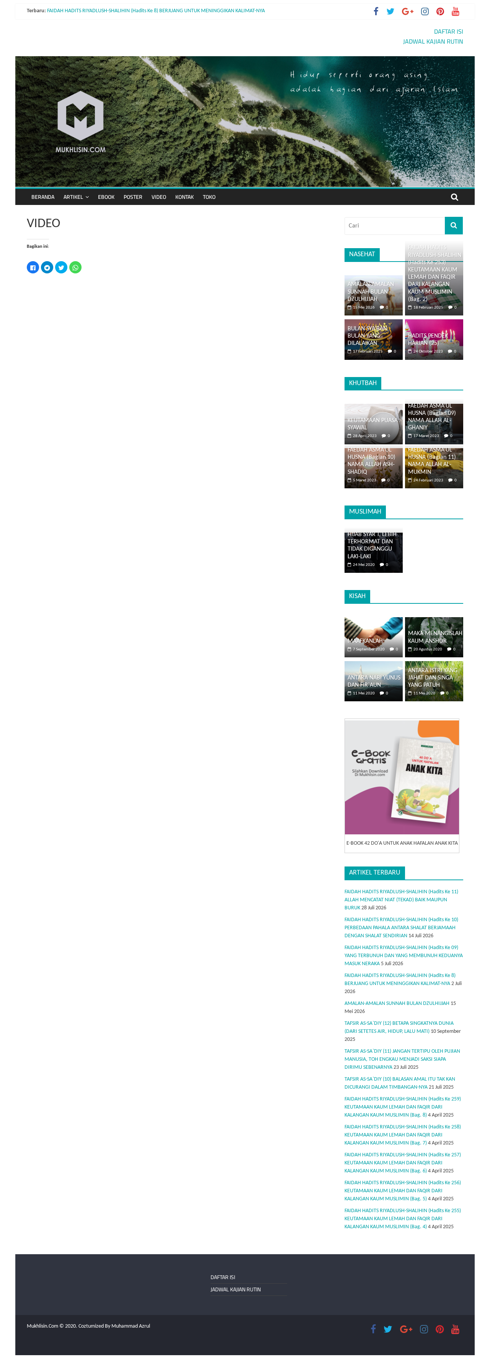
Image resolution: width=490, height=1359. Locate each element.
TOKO (209, 197)
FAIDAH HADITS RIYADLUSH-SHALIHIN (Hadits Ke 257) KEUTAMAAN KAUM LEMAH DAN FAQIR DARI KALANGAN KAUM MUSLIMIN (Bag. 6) (403, 1163)
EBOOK (106, 197)
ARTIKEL (73, 197)
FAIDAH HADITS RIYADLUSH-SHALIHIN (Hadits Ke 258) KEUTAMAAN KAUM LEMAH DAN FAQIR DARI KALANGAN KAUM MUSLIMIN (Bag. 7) (403, 1135)
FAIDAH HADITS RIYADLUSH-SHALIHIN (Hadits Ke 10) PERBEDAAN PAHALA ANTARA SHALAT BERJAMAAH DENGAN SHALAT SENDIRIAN (401, 928)
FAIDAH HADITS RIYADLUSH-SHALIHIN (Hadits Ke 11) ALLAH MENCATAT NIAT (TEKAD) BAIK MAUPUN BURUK (401, 900)
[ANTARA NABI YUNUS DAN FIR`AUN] (374, 665)
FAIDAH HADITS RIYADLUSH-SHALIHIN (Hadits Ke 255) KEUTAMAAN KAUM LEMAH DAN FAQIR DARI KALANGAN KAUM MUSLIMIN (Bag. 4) (403, 1219)
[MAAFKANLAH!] (374, 621)
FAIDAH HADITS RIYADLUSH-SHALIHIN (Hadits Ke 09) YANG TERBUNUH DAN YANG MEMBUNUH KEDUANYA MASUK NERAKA (404, 956)
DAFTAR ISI (448, 31)
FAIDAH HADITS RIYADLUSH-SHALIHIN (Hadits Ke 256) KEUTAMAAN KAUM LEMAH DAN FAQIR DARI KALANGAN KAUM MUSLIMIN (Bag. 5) (403, 1191)
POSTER (133, 197)
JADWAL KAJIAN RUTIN (433, 41)
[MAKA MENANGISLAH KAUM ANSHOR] (434, 621)
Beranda (42, 197)
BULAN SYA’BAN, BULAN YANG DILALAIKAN (368, 336)
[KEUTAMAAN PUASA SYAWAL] (374, 408)
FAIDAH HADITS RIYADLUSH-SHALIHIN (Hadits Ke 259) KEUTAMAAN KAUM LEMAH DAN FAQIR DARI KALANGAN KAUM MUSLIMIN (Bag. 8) (403, 1107)
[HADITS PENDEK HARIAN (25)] (434, 323)
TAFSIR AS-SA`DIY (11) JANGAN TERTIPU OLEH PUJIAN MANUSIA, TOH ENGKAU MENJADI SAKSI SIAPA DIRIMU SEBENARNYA (402, 1059)
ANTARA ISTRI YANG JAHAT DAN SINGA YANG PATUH (432, 678)
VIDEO (159, 197)
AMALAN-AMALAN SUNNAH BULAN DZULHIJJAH (371, 291)
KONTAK (184, 197)
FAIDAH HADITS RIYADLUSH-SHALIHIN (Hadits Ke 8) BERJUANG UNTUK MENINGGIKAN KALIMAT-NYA (156, 11)
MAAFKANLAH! (366, 641)
